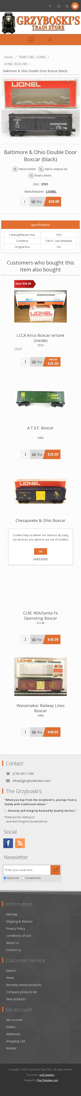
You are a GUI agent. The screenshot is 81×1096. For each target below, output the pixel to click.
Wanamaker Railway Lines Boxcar (41, 708)
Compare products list (21, 992)
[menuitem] (42, 914)
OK (40, 551)
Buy (39, 201)
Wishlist (11, 1048)
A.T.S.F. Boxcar (40, 427)
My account (14, 1020)
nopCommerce (47, 1074)
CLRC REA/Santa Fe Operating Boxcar (40, 615)
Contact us (13, 950)
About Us (12, 943)
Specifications (40, 225)
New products (16, 999)
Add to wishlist (27, 169)
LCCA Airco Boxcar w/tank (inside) (40, 338)
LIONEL (51, 191)
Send (55, 870)
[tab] (40, 224)
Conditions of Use (18, 936)
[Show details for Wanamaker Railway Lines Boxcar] (40, 676)
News (10, 978)
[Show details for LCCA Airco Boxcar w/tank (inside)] (40, 306)
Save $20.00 (23, 283)
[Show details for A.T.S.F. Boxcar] (40, 399)
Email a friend (43, 175)
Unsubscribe (33, 878)
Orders (11, 1027)
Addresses (13, 1034)
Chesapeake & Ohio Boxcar (40, 520)
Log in (58, 6)
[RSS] (20, 843)
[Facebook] (8, 843)
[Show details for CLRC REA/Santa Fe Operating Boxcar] (40, 584)
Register (50, 6)
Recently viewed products (24, 985)
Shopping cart (15, 1041)
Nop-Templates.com (47, 1080)
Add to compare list (56, 169)
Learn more (40, 559)
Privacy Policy (15, 928)
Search (11, 970)
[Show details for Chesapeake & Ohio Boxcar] (40, 491)
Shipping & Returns (19, 921)
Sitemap (11, 914)
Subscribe (13, 878)
